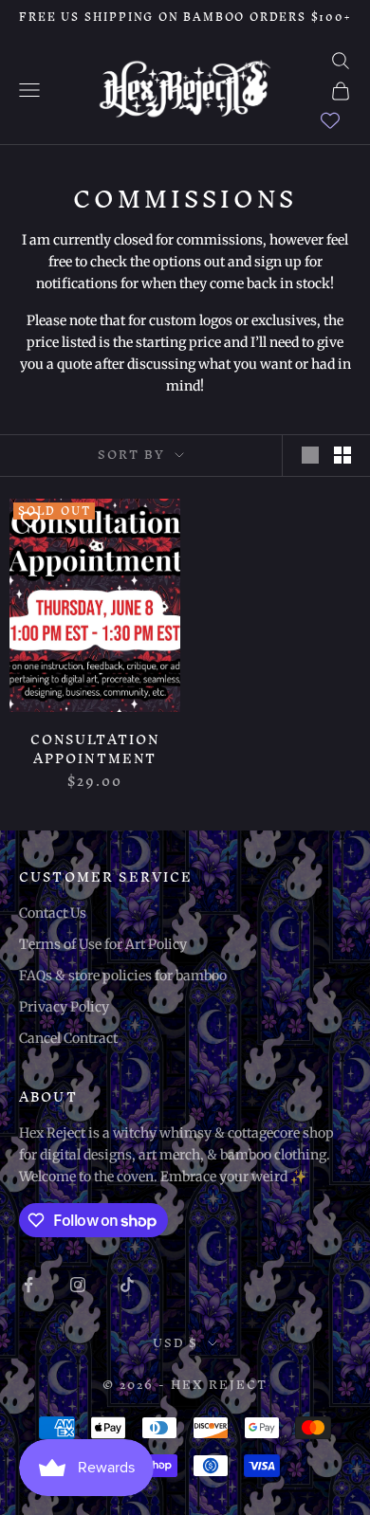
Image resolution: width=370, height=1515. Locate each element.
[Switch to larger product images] (310, 455)
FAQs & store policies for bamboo (123, 975)
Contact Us (52, 913)
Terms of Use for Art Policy (103, 944)
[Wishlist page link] (330, 120)
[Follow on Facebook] (28, 1284)
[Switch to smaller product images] (342, 455)
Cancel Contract (68, 1038)
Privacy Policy (64, 1006)
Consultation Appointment (95, 750)
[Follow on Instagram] (77, 1284)
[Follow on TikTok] (127, 1284)
